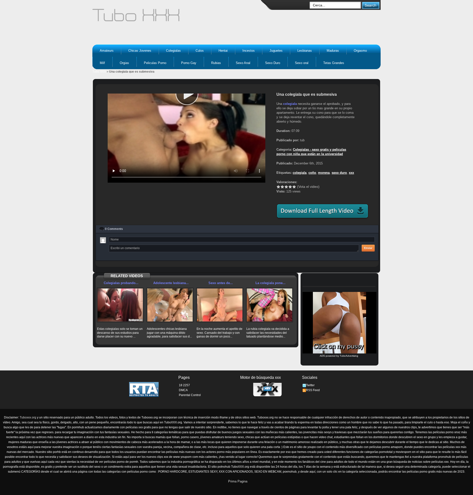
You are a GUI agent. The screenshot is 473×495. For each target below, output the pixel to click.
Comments (114, 229)
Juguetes (276, 50)
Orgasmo (360, 50)
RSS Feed (313, 390)
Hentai (223, 50)
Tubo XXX (99, 71)
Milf (102, 63)
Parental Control (190, 395)
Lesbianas (304, 50)
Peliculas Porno (155, 63)
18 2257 (184, 385)
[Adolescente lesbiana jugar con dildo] (170, 305)
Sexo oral (301, 63)
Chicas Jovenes (139, 50)
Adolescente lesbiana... (171, 283)
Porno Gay (188, 63)
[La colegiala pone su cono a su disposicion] (269, 305)
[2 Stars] (282, 187)
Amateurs (107, 50)
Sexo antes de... (220, 283)
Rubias (216, 63)
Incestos (248, 50)
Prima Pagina (237, 481)
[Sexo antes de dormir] (219, 305)
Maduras (333, 50)
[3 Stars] (286, 187)
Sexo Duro (272, 63)
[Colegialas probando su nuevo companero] (120, 305)
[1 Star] (278, 187)
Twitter (310, 385)
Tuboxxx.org (28, 417)
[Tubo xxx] (178, 17)
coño (312, 173)
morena (324, 173)
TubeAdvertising (349, 355)
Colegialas (173, 50)
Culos (200, 50)
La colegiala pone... (270, 283)
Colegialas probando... (121, 283)
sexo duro (339, 173)
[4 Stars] (290, 187)
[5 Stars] (294, 187)
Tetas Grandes (333, 63)
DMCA (183, 390)
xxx (351, 173)
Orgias (124, 63)
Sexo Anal (243, 63)
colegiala (290, 104)
